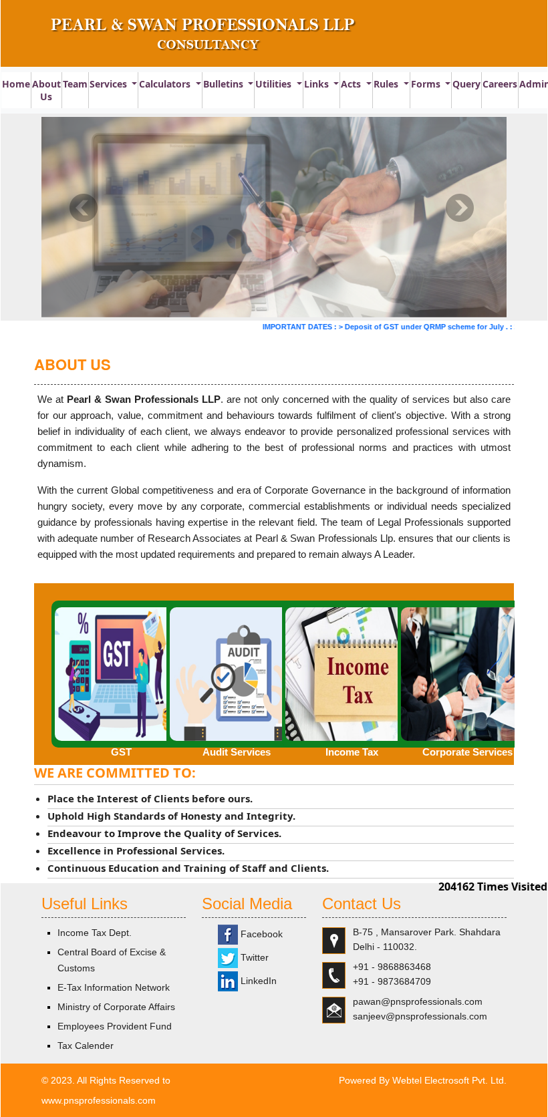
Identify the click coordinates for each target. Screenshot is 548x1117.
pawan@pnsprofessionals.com (418, 1001)
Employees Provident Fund (114, 1026)
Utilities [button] (274, 83)
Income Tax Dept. (94, 932)
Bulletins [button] (224, 83)
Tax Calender (85, 1045)
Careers (500, 83)
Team (75, 83)
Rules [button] (387, 83)
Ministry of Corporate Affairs (116, 1006)
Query (466, 83)
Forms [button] (427, 83)
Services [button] (110, 83)
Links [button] (317, 83)
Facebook (260, 934)
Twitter (253, 957)
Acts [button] (352, 83)
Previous (84, 208)
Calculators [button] (166, 83)
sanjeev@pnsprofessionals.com (420, 1016)
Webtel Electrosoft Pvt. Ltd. (449, 1080)
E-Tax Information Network (113, 987)
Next (459, 208)
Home (16, 83)
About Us (46, 90)
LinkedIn (257, 980)
